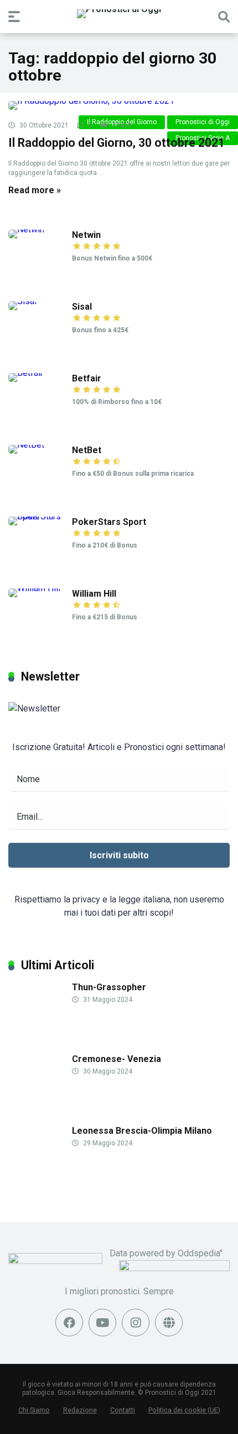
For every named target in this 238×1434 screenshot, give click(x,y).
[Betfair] (25, 373)
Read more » (34, 190)
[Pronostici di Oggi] (119, 13)
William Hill (94, 593)
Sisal (82, 306)
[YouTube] (102, 1322)
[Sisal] (22, 301)
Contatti (122, 1410)
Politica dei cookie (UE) (184, 1410)
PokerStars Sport (109, 522)
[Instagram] (135, 1322)
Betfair (86, 378)
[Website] (169, 1322)
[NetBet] (26, 444)
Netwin (86, 235)
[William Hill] (34, 588)
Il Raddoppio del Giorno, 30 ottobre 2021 (116, 143)
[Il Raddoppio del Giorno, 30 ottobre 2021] (119, 105)
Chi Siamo (34, 1410)
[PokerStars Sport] (40, 516)
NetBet (86, 450)
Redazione (80, 1410)
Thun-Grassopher (109, 987)
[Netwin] (26, 229)
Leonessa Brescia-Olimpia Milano (142, 1130)
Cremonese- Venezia (116, 1059)
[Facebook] (69, 1322)
